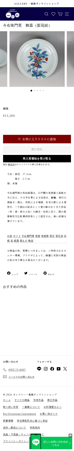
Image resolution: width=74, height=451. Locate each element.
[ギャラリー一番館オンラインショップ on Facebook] (52, 369)
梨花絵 (59, 236)
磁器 (16, 240)
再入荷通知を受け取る (37, 158)
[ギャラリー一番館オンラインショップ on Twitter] (65, 369)
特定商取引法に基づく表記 (32, 420)
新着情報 (8, 420)
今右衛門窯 (28, 236)
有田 (37, 236)
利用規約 (35, 427)
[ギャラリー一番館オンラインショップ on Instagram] (46, 369)
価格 (6, 108)
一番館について (31, 407)
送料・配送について (14, 427)
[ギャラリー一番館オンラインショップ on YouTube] (59, 369)
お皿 (9, 236)
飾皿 (30, 240)
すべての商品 (22, 400)
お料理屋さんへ (53, 407)
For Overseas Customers (19, 413)
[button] (37, 139)
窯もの (23, 240)
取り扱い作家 (10, 407)
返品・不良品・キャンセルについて (23, 434)
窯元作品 (52, 400)
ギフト (17, 236)
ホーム (7, 400)
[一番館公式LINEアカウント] (39, 369)
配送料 (11, 164)
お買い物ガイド (49, 413)
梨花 (52, 236)
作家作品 (38, 400)
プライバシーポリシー (16, 441)
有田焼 (45, 236)
